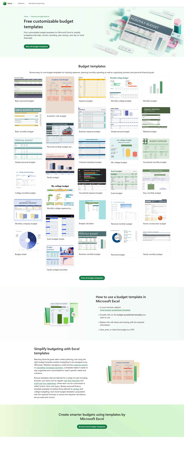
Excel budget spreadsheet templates (115, 310)
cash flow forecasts (72, 380)
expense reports (81, 365)
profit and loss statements (45, 383)
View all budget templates (37, 46)
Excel (10, 3)
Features (21, 3)
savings (76, 389)
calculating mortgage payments (49, 367)
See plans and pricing (36, 3)
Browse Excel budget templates (92, 427)
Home (26, 16)
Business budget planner (40, 16)
